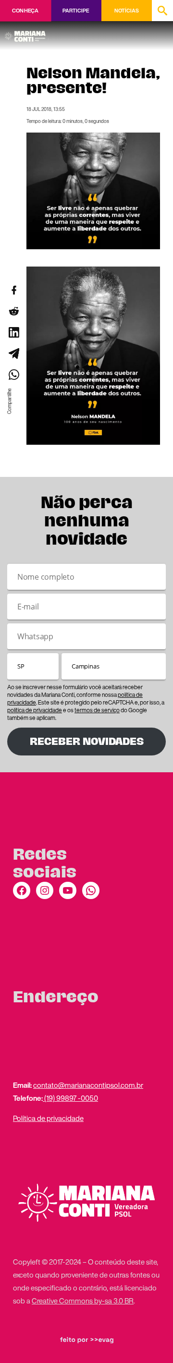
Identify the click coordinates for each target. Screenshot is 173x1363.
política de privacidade (34, 710)
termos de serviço (97, 710)
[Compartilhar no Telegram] (13, 353)
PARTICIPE (75, 10)
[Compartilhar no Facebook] (13, 290)
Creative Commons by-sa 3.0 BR (83, 1300)
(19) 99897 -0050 (70, 1098)
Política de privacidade (48, 1118)
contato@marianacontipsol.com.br (88, 1085)
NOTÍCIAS (126, 10)
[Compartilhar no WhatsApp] (13, 374)
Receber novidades (87, 741)
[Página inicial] (27, 33)
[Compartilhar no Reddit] (13, 311)
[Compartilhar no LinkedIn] (13, 332)
